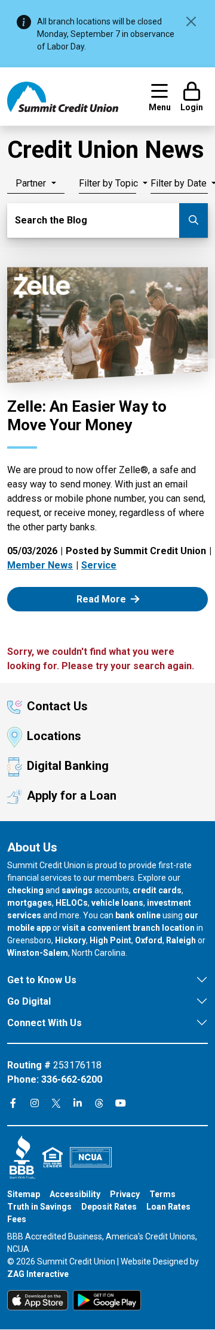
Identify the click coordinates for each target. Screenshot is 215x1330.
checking (25, 890)
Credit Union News (105, 150)
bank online (138, 915)
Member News (40, 565)
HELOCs (72, 903)
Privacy (125, 1194)
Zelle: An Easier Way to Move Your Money (87, 415)
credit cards (157, 890)
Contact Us (57, 706)
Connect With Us (44, 1022)
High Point (110, 940)
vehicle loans (117, 903)
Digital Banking (68, 766)
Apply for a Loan (71, 795)
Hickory (70, 940)
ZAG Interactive (38, 1274)
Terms (162, 1194)
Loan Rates (168, 1206)
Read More (114, 598)
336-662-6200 (71, 1079)
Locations (54, 736)
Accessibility (75, 1194)
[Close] (191, 21)
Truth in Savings (39, 1206)
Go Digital (29, 1001)
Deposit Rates (109, 1206)
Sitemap (23, 1194)
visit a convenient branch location (128, 928)
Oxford (148, 940)
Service (98, 565)
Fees (16, 1219)
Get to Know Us (41, 980)
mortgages (29, 903)
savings (77, 890)
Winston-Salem (37, 953)
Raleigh (181, 940)
